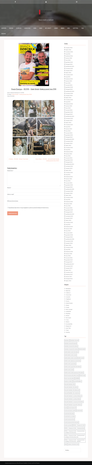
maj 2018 (68, 249)
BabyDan (11, 28)
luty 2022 (68, 155)
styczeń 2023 (69, 133)
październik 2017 (70, 264)
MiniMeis (62, 28)
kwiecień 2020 (69, 201)
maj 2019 (68, 224)
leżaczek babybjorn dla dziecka (71, 387)
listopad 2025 (69, 64)
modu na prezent (68, 425)
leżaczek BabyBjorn (77, 381)
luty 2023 (68, 131)
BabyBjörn (3, 28)
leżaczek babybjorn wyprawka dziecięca (73, 404)
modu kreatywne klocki (69, 419)
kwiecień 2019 (69, 226)
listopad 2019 (69, 212)
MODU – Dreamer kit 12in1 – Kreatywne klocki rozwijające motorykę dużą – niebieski (74, 440)
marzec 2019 (69, 228)
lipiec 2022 (68, 145)
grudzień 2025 (69, 62)
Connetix (68, 297)
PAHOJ (67, 322)
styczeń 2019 (69, 232)
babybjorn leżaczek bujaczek (71, 343)
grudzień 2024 (69, 87)
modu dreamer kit (72, 407)
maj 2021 (68, 174)
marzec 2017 (69, 276)
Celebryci (68, 292)
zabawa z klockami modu (73, 444)
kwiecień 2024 (69, 103)
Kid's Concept (69, 309)
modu (66, 407)
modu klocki (79, 410)
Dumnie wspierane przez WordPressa (14, 463)
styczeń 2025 (69, 85)
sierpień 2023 (69, 120)
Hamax (40, 28)
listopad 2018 (69, 237)
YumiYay (68, 332)
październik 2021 (70, 164)
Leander (56, 28)
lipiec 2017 (68, 270)
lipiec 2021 (68, 170)
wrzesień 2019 (69, 216)
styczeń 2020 (69, 208)
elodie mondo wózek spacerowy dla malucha (74, 372)
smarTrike (68, 328)
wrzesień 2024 (69, 93)
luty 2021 (68, 180)
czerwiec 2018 (69, 247)
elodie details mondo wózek (70, 355)
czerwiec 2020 (69, 197)
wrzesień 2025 (69, 68)
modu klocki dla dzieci (69, 413)
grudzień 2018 (69, 235)
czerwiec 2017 (69, 272)
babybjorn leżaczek (74, 340)
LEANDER (68, 311)
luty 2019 (68, 230)
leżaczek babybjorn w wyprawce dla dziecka (74, 401)
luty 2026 (68, 60)
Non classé (68, 317)
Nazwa (9, 187)
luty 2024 (68, 108)
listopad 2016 (69, 278)
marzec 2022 (69, 153)
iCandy (67, 307)
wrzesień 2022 (69, 141)
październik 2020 (70, 189)
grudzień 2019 (69, 210)
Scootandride (69, 324)
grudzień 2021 (69, 160)
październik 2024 (70, 91)
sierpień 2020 (69, 193)
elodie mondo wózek (69, 369)
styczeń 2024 (69, 110)
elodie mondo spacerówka (70, 363)
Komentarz (10, 170)
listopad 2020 (69, 187)
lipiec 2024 (68, 97)
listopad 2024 (69, 89)
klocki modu (82, 375)
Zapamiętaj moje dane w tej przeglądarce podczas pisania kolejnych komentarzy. (28, 207)
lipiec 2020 (68, 195)
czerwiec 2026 (69, 51)
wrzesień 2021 (69, 166)
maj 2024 (68, 101)
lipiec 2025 (68, 72)
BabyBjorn (68, 288)
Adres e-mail (10, 194)
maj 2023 (68, 126)
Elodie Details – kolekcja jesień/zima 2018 (22, 94)
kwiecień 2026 (69, 56)
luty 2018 (68, 255)
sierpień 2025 (69, 70)
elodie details (82, 349)
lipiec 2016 (68, 280)
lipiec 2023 (68, 122)
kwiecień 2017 (69, 274)
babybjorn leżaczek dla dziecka (71, 346)
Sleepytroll (75, 28)
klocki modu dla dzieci (69, 378)
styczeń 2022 (69, 158)
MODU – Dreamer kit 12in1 (79, 425)
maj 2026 (68, 54)
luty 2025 (68, 83)
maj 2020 (68, 199)
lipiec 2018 (68, 245)
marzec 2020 (69, 203)
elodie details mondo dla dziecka (71, 352)
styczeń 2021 (69, 183)
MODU (68, 28)
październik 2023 (70, 116)
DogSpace (3, 34)
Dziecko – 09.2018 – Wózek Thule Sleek (18, 159)
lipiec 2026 (68, 49)
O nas (67, 319)
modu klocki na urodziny (70, 416)
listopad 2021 (69, 162)
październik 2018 (70, 239)
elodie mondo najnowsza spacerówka (72, 360)
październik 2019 (70, 214)
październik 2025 (70, 66)
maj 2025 (68, 76)
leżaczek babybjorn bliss (70, 384)
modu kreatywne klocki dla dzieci (72, 422)
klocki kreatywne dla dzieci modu (72, 375)
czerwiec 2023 (69, 124)
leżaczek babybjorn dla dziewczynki (72, 390)
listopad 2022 (69, 137)
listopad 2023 (69, 114)
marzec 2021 (69, 178)
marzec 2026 (69, 58)
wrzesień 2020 (69, 191)
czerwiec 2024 (69, 99)
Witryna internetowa (12, 201)
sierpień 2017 (69, 268)
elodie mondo (81, 357)
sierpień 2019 (69, 218)
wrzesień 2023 (69, 118)
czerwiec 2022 (69, 147)
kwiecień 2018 (69, 251)
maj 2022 (68, 149)
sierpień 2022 (69, 143)
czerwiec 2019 (69, 222)
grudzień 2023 (69, 112)
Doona (34, 28)
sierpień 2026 (69, 47)
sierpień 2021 (69, 168)
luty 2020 (68, 205)
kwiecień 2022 (69, 151)
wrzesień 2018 (69, 241)
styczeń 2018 (69, 257)
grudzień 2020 (69, 185)
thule (66, 444)
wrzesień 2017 (69, 266)
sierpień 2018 (69, 243)
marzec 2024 (69, 106)
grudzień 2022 (69, 135)
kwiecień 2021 (69, 176)
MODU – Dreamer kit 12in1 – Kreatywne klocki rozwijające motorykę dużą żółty (74, 436)
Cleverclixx (18, 28)
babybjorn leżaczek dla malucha (71, 349)
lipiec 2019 (68, 220)
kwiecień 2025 (69, 78)
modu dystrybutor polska (70, 410)
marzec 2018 (69, 253)
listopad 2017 (69, 262)
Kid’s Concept (48, 28)
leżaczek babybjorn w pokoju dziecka (72, 398)
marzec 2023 (69, 128)
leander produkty (68, 381)
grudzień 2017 (69, 260)
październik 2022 (70, 139)
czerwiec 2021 (69, 172)
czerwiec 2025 (69, 74)
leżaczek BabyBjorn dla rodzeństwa (72, 393)
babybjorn (67, 340)
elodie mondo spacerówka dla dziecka (73, 366)
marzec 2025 (69, 81)
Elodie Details (27, 28)
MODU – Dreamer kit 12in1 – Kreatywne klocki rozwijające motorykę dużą (74, 431)
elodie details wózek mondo (70, 357)
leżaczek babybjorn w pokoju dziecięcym (73, 395)
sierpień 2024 (69, 95)
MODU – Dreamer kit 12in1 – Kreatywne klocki (74, 428)
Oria (29, 463)
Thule (82, 28)
